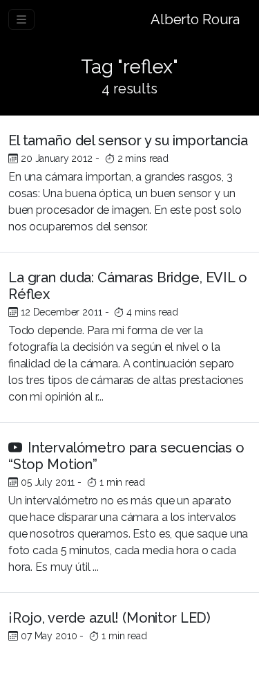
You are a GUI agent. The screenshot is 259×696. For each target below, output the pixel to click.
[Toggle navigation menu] (21, 19)
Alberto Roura (195, 19)
